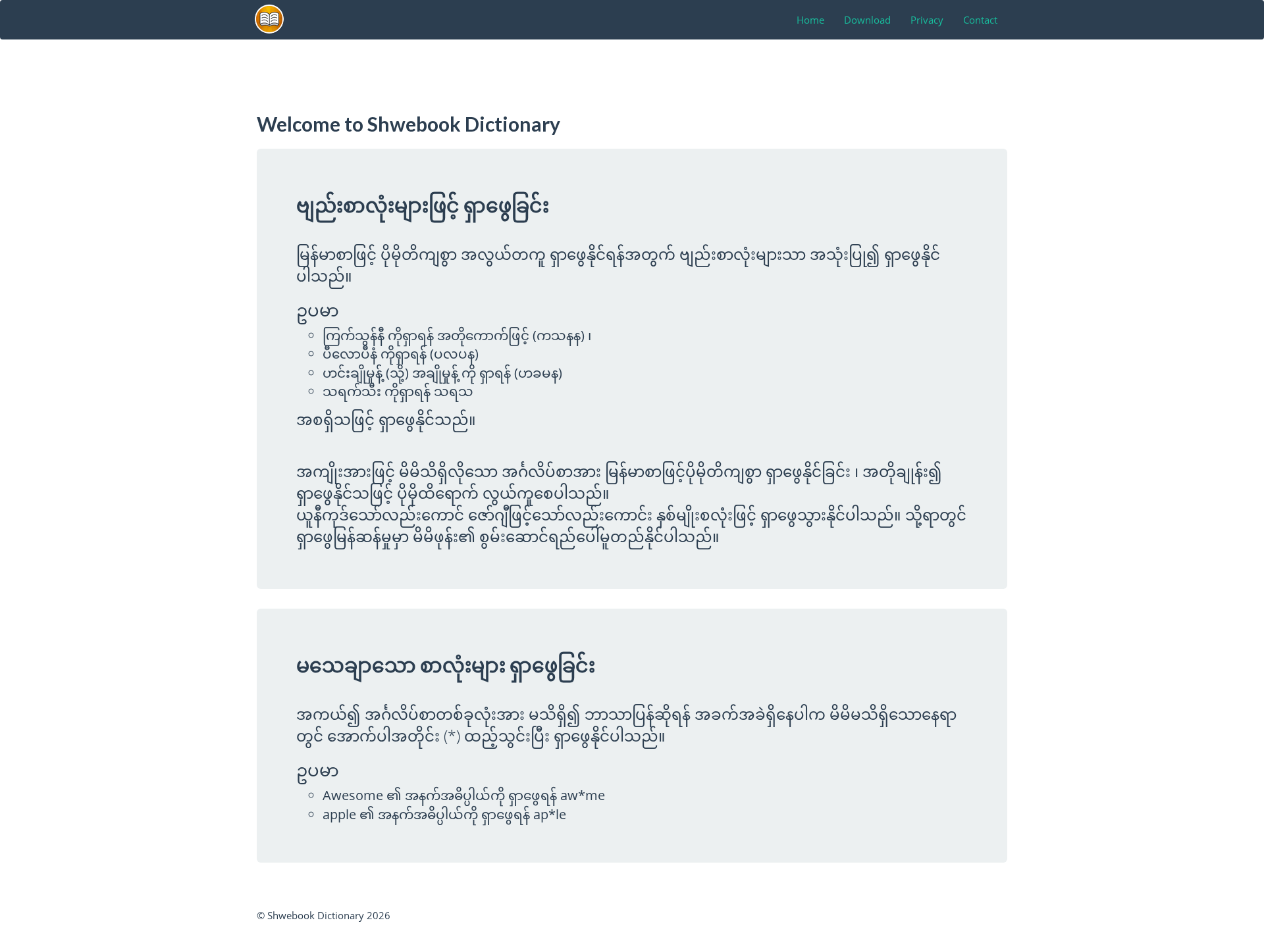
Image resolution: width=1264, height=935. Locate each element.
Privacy (926, 19)
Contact (980, 19)
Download (867, 19)
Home (810, 19)
